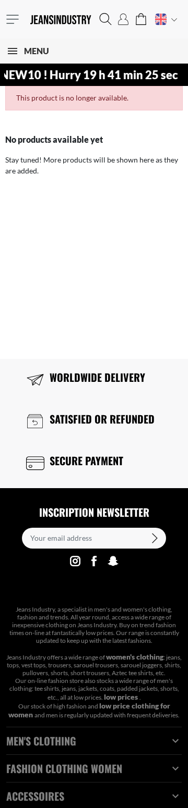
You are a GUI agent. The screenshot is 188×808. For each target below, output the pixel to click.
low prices (121, 696)
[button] (105, 19)
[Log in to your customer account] (123, 19)
